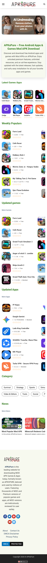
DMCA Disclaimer (11, 534)
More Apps (6, 297)
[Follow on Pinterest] (14, 516)
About (5, 531)
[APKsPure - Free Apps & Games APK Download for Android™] (23, 4)
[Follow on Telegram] (14, 522)
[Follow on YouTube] (10, 522)
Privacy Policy (12, 537)
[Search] (44, 4)
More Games (6, 210)
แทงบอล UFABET (23, 550)
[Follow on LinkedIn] (18, 516)
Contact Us (14, 531)
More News (6, 411)
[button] (3, 4)
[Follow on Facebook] (5, 516)
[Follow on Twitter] (10, 516)
